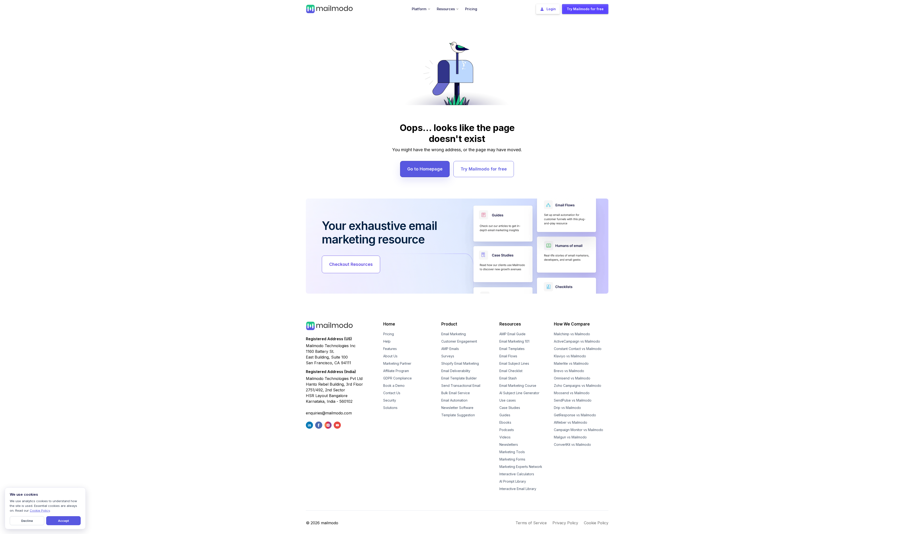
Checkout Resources (351, 264)
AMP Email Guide (512, 334)
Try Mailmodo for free (484, 168)
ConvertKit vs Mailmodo (572, 444)
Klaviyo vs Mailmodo (570, 356)
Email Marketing (453, 334)
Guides (504, 415)
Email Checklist (510, 371)
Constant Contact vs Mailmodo (577, 349)
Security (389, 400)
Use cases (507, 400)
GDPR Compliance (397, 378)
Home (389, 324)
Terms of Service (531, 522)
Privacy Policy (565, 522)
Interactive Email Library (517, 489)
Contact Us (391, 393)
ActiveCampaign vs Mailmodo (577, 341)
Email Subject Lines (514, 363)
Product (449, 324)
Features (390, 349)
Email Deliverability (455, 371)
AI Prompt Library (512, 481)
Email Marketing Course (517, 386)
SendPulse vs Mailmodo (572, 400)
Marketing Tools (512, 452)
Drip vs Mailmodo (567, 408)
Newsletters (508, 444)
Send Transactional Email (460, 386)
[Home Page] (329, 8)
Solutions (390, 408)
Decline (27, 521)
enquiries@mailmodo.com (329, 413)
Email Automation (454, 400)
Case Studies (509, 408)
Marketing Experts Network (520, 467)
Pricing (388, 334)
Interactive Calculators (516, 474)
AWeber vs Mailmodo (570, 422)
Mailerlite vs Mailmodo (571, 363)
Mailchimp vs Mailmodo (572, 334)
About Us (390, 356)
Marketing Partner (397, 363)
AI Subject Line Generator (519, 393)
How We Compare (572, 324)
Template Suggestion (458, 415)
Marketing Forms (512, 459)
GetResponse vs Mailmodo (575, 415)
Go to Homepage (424, 168)
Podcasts (506, 430)
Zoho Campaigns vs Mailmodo (577, 386)
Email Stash (508, 378)
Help (387, 341)
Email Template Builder (459, 378)
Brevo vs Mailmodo (569, 371)
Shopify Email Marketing (460, 363)
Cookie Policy (596, 522)
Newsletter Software (457, 408)
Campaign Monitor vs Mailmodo (578, 430)
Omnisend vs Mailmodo (572, 378)
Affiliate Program (396, 371)
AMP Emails (450, 349)
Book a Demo (394, 386)
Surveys (447, 356)
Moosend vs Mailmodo (572, 393)
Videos (505, 437)
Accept (63, 521)
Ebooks (505, 422)
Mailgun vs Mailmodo (570, 437)
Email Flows (508, 356)
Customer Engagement (459, 341)
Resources (510, 324)
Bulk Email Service (455, 393)
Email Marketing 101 (514, 341)
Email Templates (512, 349)
